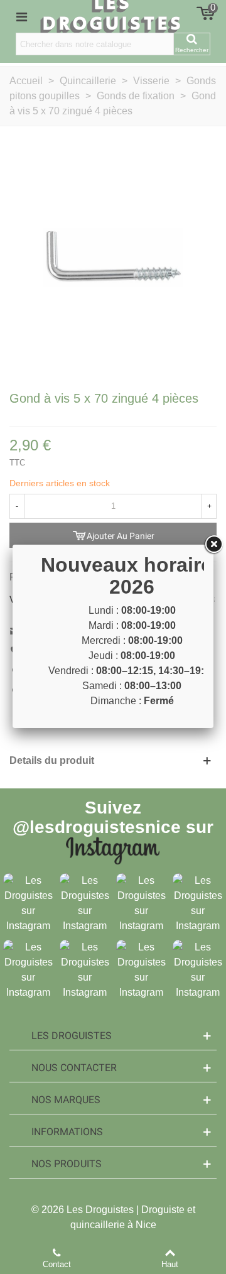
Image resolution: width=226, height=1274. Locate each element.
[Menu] (21, 16)
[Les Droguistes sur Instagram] (28, 902)
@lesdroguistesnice (97, 827)
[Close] (213, 544)
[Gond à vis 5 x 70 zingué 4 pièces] (113, 256)
